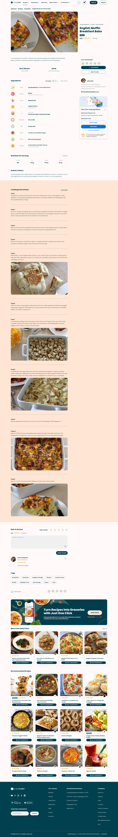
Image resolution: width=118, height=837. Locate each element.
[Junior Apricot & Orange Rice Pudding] (96, 690)
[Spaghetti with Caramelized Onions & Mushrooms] (47, 726)
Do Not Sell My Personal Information (89, 834)
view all (104, 628)
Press (99, 800)
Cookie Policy (102, 816)
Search (50, 812)
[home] (16, 2)
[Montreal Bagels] (71, 726)
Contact (100, 804)
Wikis (49, 808)
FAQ (99, 824)
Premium (51, 816)
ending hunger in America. (94, 136)
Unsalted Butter (33, 87)
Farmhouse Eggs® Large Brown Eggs (39, 114)
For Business (65, 2)
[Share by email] (100, 63)
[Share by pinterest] (88, 63)
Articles (50, 797)
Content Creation (72, 800)
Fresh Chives (37, 139)
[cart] (84, 2)
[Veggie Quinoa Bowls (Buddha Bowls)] (96, 726)
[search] (79, 2)
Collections (51, 800)
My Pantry (44, 2)
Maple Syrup (32, 100)
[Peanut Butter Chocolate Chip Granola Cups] (22, 690)
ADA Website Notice (104, 820)
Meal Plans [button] (34, 2)
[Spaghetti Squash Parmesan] (96, 648)
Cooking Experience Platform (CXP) (77, 793)
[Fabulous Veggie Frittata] (22, 726)
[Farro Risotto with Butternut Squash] (46, 648)
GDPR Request (72, 834)
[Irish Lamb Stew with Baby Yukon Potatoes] (47, 690)
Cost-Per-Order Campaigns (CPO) (77, 797)
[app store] (28, 802)
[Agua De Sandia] (96, 761)
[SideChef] (17, 790)
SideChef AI (70, 808)
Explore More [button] (53, 2)
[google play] (16, 802)
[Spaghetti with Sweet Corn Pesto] (71, 648)
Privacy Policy (102, 812)
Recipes (50, 793)
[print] (83, 63)
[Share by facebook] (92, 63)
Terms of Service (103, 808)
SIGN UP (93, 2)
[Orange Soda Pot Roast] (22, 761)
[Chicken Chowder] (47, 761)
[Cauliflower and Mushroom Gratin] (71, 690)
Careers (100, 797)
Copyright (104, 834)
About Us (100, 793)
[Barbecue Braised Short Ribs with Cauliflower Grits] (22, 648)
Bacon (30, 93)
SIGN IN (103, 2)
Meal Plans (51, 804)
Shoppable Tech (72, 804)
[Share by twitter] (96, 63)
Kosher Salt (31, 126)
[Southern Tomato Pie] (71, 761)
